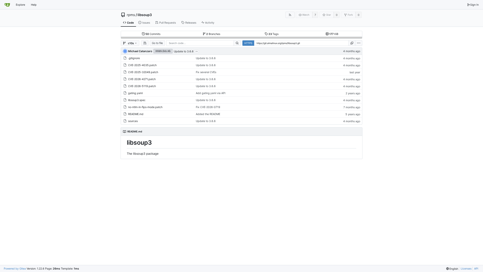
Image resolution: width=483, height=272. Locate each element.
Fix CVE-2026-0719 (208, 107)
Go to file (157, 43)
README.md (135, 114)
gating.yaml (135, 93)
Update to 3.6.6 (184, 51)
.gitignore (134, 58)
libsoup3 (145, 15)
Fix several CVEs (206, 72)
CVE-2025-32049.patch (143, 72)
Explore (20, 4)
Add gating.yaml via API (210, 93)
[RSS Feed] (289, 15)
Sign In (474, 4)
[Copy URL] (351, 43)
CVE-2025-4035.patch (142, 65)
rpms (131, 15)
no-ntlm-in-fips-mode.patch (145, 107)
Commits (152, 34)
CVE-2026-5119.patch (142, 86)
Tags (273, 34)
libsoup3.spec (136, 100)
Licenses (466, 268)
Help (34, 4)
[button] (144, 43)
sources (133, 121)
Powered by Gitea (15, 268)
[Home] (7, 4)
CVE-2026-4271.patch (142, 79)
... (196, 51)
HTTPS (248, 43)
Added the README (208, 114)
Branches (213, 34)
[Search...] (237, 43)
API (476, 268)
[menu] (358, 43)
